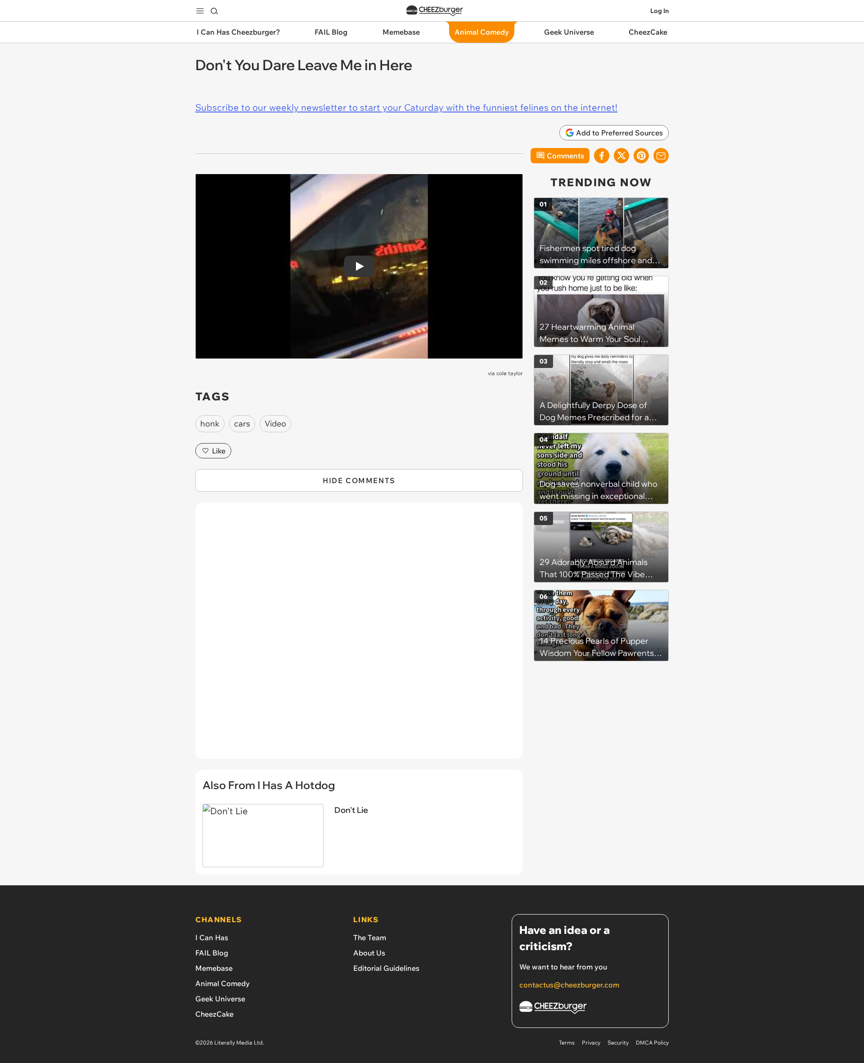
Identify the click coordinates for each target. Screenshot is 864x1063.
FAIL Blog (211, 952)
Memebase (214, 968)
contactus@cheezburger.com (569, 984)
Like (218, 450)
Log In (659, 11)
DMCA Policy (652, 1042)
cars (242, 423)
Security (618, 1042)
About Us (369, 952)
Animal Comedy (222, 983)
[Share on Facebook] (601, 155)
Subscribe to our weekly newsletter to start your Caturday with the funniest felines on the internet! (406, 107)
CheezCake (214, 1013)
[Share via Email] (661, 155)
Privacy (591, 1042)
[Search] (214, 10)
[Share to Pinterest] (641, 155)
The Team (369, 937)
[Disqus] (359, 635)
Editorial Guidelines (386, 968)
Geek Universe (220, 998)
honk (210, 423)
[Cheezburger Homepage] (434, 11)
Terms (567, 1042)
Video (275, 423)
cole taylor (509, 373)
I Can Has (211, 937)
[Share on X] (621, 155)
